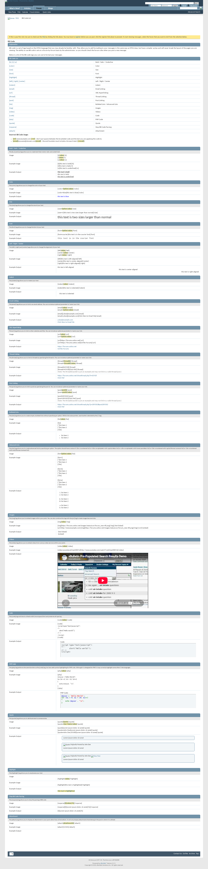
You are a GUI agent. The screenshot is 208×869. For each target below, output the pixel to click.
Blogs (50, 8)
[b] (10, 62)
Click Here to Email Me (66, 322)
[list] (10, 104)
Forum (39, 8)
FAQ (19, 12)
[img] (11, 108)
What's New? (14, 8)
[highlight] (13, 77)
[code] (11, 116)
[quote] (12, 123)
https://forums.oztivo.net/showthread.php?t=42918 (77, 376)
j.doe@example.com (65, 320)
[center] (22, 81)
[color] (11, 66)
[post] (11, 100)
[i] (13, 62)
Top (197, 854)
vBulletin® (103, 863)
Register (193, 6)
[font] (11, 74)
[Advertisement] (104, 26)
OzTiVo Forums (63, 349)
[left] (11, 81)
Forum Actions (35, 12)
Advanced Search (194, 12)
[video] (11, 112)
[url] (10, 93)
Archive (192, 854)
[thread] (12, 97)
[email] (11, 89)
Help (184, 6)
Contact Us (178, 854)
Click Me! (61, 378)
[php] (11, 119)
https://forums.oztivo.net (67, 346)
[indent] (12, 85)
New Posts (12, 12)
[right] (16, 81)
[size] (11, 70)
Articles (27, 8)
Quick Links (47, 12)
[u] (16, 62)
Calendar (25, 12)
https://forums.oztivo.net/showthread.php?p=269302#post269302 (83, 404)
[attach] (12, 131)
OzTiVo (185, 854)
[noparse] (12, 127)
